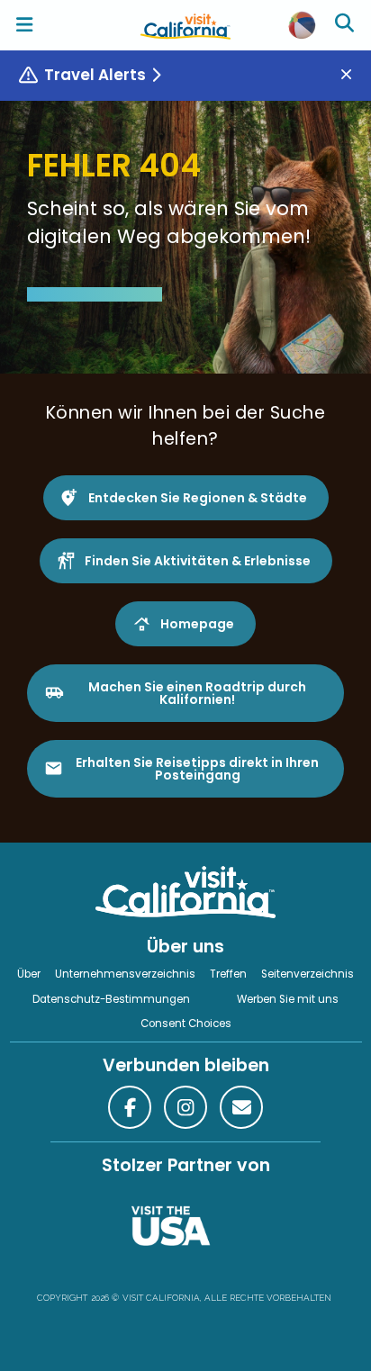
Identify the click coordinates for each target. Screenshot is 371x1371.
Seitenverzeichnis (307, 974)
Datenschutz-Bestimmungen (111, 999)
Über (29, 974)
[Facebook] (129, 1107)
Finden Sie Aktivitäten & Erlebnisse (198, 561)
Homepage (197, 624)
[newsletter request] (241, 1107)
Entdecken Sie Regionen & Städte (197, 498)
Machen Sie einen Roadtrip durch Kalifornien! (197, 693)
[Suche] (347, 25)
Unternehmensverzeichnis (125, 974)
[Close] (353, 75)
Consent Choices (185, 1023)
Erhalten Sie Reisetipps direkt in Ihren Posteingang (197, 768)
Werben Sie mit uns (288, 999)
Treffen (228, 974)
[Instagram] (185, 1107)
